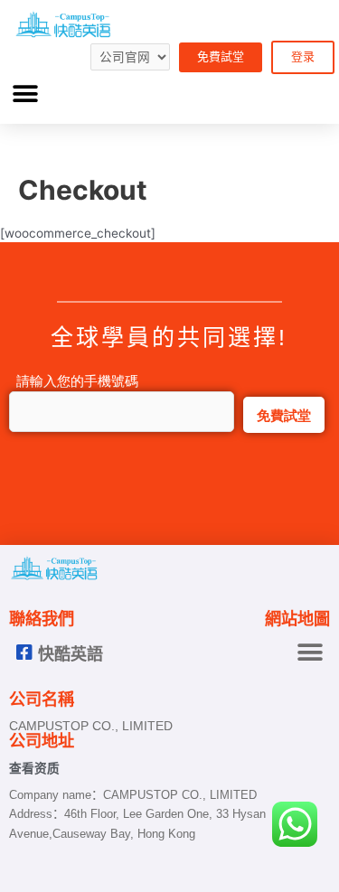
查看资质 (34, 768)
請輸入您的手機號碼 (73, 381)
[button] (25, 94)
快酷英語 (70, 654)
